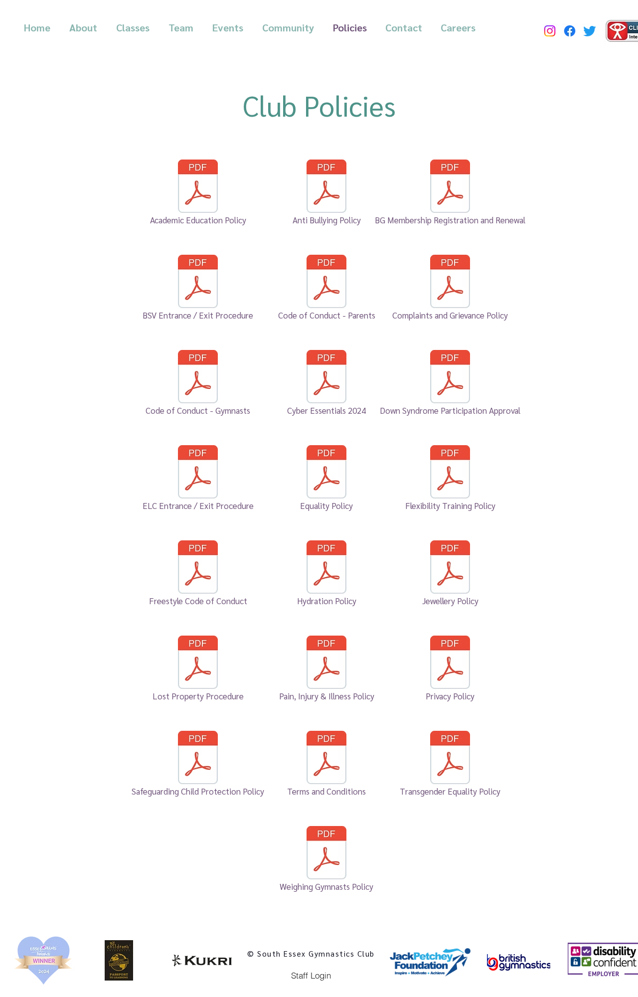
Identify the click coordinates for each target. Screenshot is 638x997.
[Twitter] (589, 30)
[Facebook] (569, 30)
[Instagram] (549, 30)
